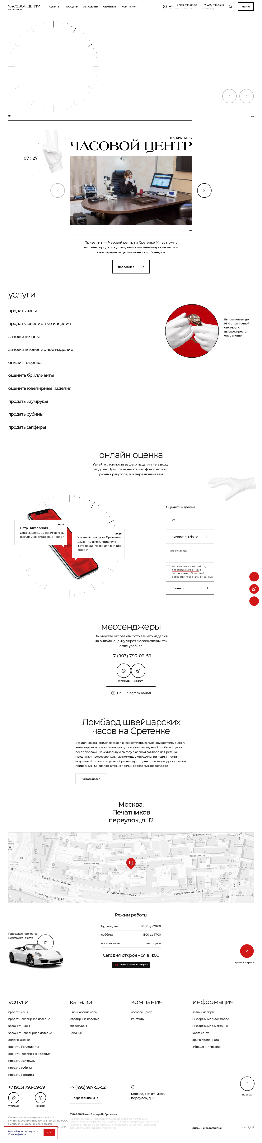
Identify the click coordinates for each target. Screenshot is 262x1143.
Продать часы (22, 311)
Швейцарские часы (83, 1012)
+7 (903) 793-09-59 (131, 656)
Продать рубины (25, 414)
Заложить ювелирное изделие (40, 349)
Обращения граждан (207, 1046)
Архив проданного (205, 1039)
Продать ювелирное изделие (29, 1018)
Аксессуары (78, 1025)
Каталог (81, 1001)
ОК (49, 1132)
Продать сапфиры (27, 427)
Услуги (18, 1001)
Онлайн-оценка (24, 362)
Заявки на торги (203, 1012)
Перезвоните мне (86, 1098)
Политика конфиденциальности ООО (31, 1117)
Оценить (178, 588)
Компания (129, 6)
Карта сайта (200, 1032)
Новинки (76, 1032)
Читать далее (91, 779)
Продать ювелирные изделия (39, 323)
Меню (246, 6)
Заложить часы (24, 336)
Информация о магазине (210, 1025)
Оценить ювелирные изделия (40, 388)
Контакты (137, 1018)
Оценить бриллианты (31, 375)
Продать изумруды (28, 401)
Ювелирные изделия (84, 1018)
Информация (213, 1001)
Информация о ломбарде (210, 1018)
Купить (54, 6)
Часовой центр (141, 1012)
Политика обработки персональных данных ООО (38, 1120)
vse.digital (248, 1127)
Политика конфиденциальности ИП (30, 1124)
